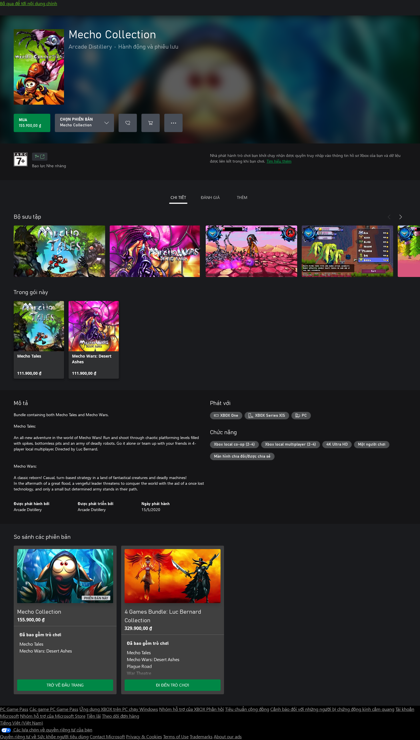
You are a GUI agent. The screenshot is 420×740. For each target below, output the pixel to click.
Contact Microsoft (107, 736)
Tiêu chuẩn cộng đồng (247, 709)
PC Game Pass (14, 709)
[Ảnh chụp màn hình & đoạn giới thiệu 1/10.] (59, 251)
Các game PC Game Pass (53, 709)
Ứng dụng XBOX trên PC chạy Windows (118, 709)
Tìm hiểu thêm (279, 161)
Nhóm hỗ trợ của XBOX (182, 709)
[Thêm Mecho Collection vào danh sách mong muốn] (128, 123)
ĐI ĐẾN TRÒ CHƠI (172, 685)
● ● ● (173, 122)
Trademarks (201, 736)
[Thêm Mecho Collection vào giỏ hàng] (150, 123)
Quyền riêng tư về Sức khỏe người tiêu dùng (44, 736)
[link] (39, 340)
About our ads (228, 736)
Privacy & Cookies (144, 736)
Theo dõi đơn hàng (120, 716)
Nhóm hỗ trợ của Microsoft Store (52, 716)
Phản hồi (215, 709)
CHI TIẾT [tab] (178, 197)
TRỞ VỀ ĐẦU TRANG (65, 685)
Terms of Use (176, 736)
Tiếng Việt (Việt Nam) (21, 723)
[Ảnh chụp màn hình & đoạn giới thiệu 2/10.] (155, 251)
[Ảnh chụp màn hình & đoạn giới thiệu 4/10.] (347, 251)
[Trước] (389, 217)
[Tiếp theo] (400, 217)
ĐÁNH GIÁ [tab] (210, 197)
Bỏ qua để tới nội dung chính (28, 3)
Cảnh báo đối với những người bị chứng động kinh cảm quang (332, 709)
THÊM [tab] (242, 197)
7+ (37, 157)
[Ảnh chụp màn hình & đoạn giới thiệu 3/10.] (251, 251)
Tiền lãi (94, 716)
